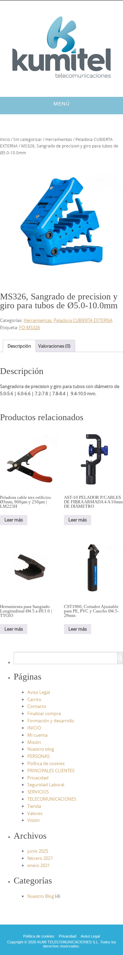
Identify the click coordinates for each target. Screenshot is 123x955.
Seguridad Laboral (45, 785)
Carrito (34, 699)
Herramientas (58, 139)
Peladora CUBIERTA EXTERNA (83, 320)
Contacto (36, 706)
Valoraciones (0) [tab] (54, 346)
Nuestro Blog (40, 896)
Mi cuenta (37, 735)
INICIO (34, 728)
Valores (34, 813)
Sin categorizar (27, 139)
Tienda (34, 806)
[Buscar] (120, 658)
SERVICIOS (38, 792)
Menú (61, 103)
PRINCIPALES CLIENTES (50, 770)
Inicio (5, 139)
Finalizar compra (44, 713)
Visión (33, 820)
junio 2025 (37, 851)
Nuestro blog (40, 749)
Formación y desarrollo (50, 721)
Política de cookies (46, 763)
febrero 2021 (40, 858)
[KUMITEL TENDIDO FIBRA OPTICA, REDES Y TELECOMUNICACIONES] (61, 47)
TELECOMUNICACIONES (51, 799)
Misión (34, 742)
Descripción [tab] (19, 346)
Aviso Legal (38, 692)
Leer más (13, 520)
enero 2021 (38, 865)
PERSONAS (38, 756)
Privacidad (38, 778)
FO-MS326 (29, 327)
